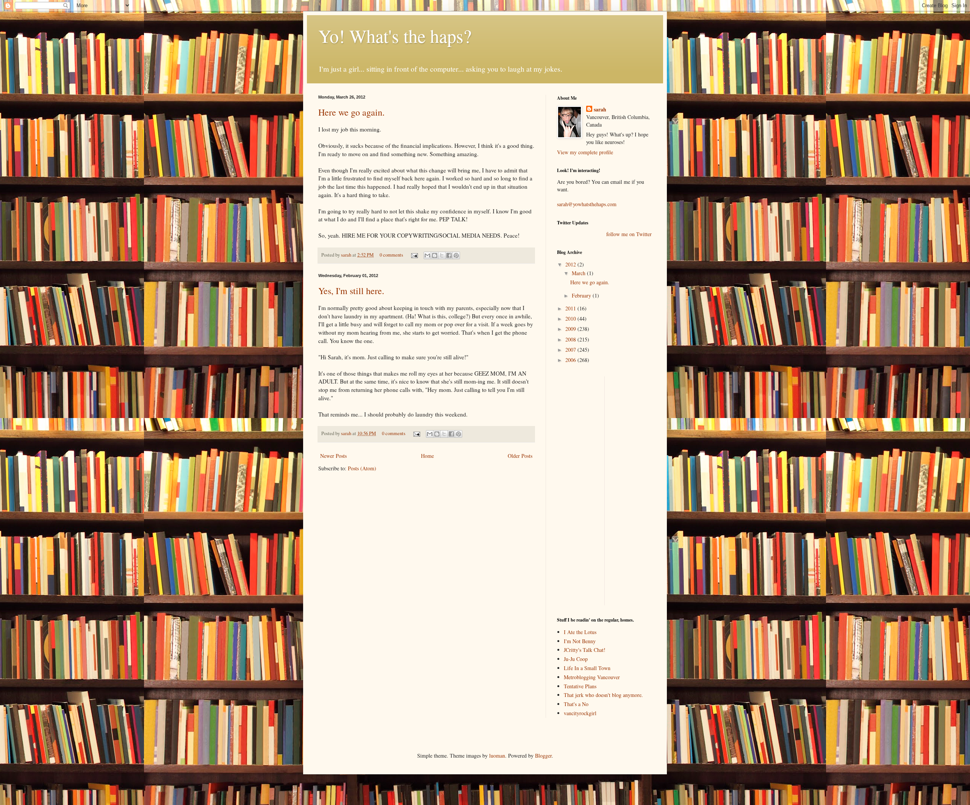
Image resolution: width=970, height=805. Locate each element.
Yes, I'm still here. (351, 291)
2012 (571, 264)
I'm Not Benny (580, 641)
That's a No (576, 704)
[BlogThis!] (434, 255)
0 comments (391, 255)
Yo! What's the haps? (394, 35)
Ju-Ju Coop (576, 658)
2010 (571, 318)
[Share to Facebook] (449, 255)
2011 (571, 308)
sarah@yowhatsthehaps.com (586, 204)
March (579, 273)
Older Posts (520, 455)
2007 (571, 349)
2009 (571, 328)
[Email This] (427, 255)
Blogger (543, 755)
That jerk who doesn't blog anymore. (603, 695)
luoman (497, 755)
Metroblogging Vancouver (592, 677)
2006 (571, 359)
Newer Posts (333, 455)
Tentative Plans (580, 686)
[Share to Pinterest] (456, 255)
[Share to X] (442, 255)
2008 (571, 339)
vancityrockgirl (580, 713)
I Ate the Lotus (580, 632)
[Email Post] (414, 255)
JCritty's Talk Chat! (584, 649)
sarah (346, 255)
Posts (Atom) (362, 468)
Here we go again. (351, 112)
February (582, 295)
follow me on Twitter (629, 234)
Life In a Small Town (587, 668)
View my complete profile (585, 152)
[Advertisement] (579, 490)
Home (427, 455)
